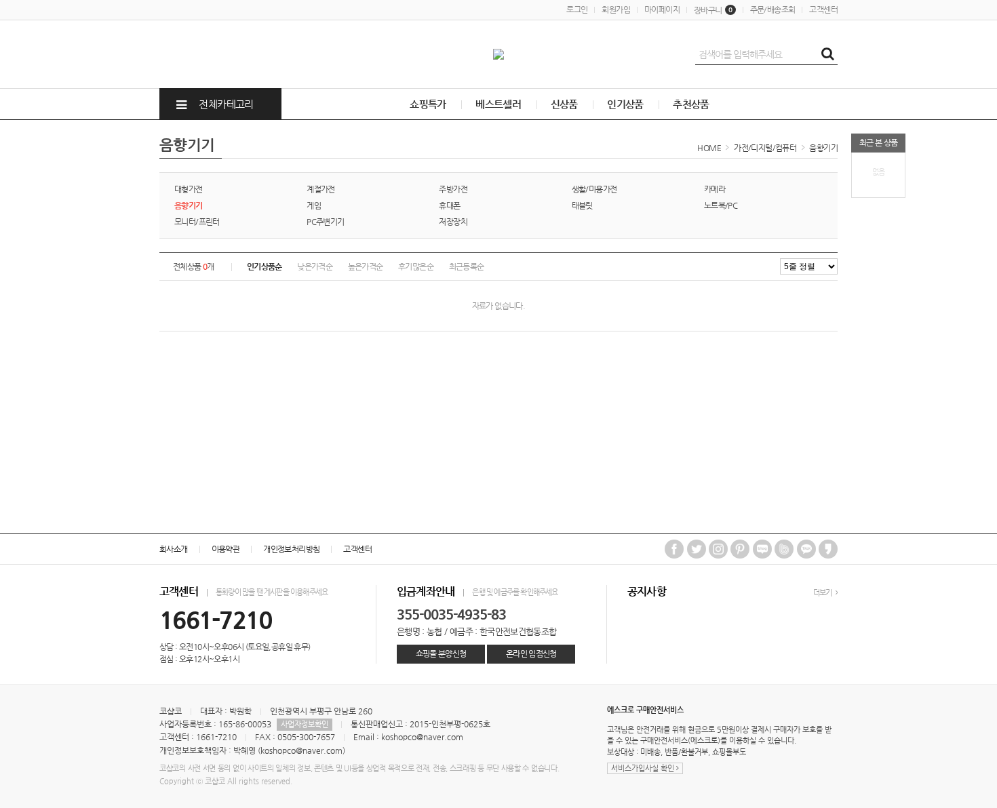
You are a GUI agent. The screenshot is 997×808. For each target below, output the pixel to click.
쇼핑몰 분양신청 (441, 653)
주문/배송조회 (773, 9)
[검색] (827, 54)
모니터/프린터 (197, 221)
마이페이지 (662, 9)
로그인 (576, 9)
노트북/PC (720, 205)
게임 (314, 205)
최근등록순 (466, 266)
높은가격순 (365, 266)
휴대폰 (449, 205)
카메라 (714, 189)
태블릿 (582, 205)
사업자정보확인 (304, 724)
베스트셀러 (498, 104)
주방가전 (453, 189)
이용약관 (226, 549)
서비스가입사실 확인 (643, 768)
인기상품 (625, 104)
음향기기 (823, 148)
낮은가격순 (314, 266)
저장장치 (453, 221)
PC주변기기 (325, 221)
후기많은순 (415, 266)
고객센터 (823, 9)
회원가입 (616, 9)
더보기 (823, 592)
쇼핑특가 (428, 104)
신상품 (564, 104)
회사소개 (173, 549)
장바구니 (713, 10)
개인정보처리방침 (291, 549)
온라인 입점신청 (531, 653)
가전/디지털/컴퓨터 (765, 148)
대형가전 (188, 189)
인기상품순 (264, 266)
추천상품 (691, 104)
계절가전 (321, 189)
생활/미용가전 (594, 189)
